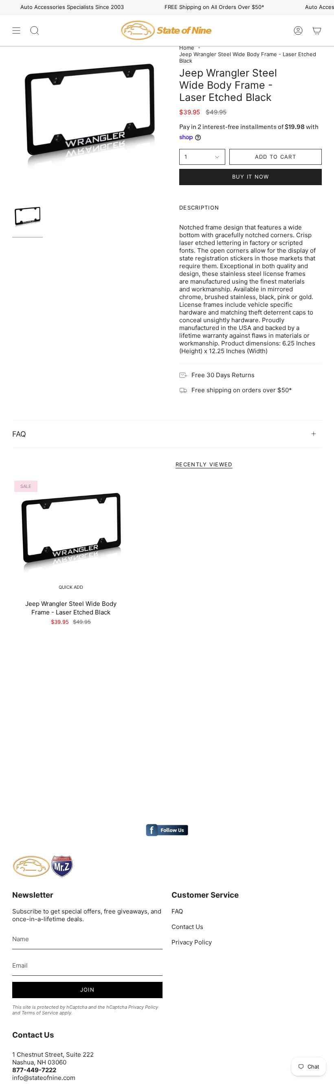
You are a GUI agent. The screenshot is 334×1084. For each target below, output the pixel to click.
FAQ (19, 434)
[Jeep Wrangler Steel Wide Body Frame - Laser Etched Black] (71, 537)
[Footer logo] (42, 866)
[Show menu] (16, 30)
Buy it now (250, 176)
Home (186, 47)
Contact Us (187, 927)
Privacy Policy (143, 1007)
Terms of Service (40, 1013)
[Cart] (317, 30)
